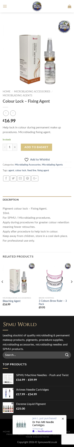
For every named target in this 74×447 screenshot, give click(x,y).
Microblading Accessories (32, 91)
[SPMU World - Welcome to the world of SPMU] (37, 6)
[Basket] (69, 6)
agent (11, 170)
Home (6, 91)
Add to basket (36, 147)
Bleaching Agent (11, 301)
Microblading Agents (17, 95)
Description (11, 200)
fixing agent (43, 170)
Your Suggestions (37, 437)
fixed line (31, 170)
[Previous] (2, 289)
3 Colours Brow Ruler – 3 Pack (53, 303)
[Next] (71, 289)
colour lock (20, 170)
